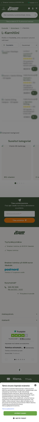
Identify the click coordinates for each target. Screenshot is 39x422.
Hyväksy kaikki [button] (20, 413)
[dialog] (19, 402)
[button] (19, 418)
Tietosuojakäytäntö (8, 409)
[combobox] (35, 385)
